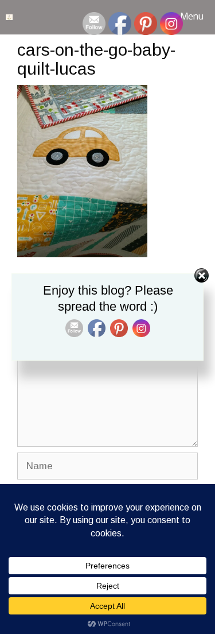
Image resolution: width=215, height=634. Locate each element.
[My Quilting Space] (9, 17)
